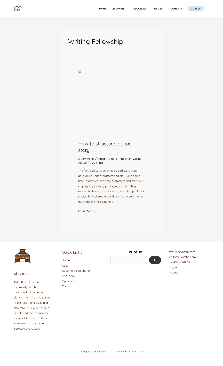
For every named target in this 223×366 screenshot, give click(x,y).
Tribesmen (124, 158)
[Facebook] (130, 252)
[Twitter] (135, 252)
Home (102, 8)
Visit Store (68, 276)
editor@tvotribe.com (182, 257)
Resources (139, 8)
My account (69, 281)
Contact (176, 8)
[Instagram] (140, 252)
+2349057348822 (179, 262)
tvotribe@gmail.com (182, 252)
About (66, 265)
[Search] (155, 260)
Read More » (86, 210)
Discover (118, 8)
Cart (64, 286)
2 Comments (86, 158)
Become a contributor (76, 270)
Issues (158, 8)
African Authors (107, 158)
